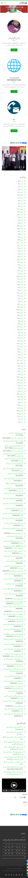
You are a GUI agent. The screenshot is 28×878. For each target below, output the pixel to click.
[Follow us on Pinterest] (11, 875)
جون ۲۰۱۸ (21, 299)
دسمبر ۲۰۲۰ (21, 215)
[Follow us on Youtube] (16, 875)
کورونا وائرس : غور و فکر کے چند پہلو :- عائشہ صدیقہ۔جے (13, 767)
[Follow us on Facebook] (21, 875)
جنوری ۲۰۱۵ (21, 414)
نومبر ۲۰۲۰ (21, 217)
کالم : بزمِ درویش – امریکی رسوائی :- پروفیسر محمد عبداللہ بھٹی (13, 479)
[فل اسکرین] (4, 790)
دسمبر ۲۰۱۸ (21, 282)
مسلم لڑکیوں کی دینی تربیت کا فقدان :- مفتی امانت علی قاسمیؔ (13, 645)
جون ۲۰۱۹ (21, 265)
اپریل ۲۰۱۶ (21, 371)
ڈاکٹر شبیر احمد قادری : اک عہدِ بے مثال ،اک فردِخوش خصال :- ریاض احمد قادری (13, 758)
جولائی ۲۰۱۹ (21, 262)
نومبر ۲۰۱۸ (21, 285)
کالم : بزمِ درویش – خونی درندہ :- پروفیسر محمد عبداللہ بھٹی (13, 606)
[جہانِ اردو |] (23, 2)
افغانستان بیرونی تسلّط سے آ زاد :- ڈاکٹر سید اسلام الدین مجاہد (13, 580)
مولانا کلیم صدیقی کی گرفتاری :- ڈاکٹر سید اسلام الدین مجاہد (13, 503)
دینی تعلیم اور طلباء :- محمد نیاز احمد (17, 611)
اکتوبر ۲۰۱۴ (21, 419)
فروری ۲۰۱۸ (20, 310)
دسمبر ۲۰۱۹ (21, 248)
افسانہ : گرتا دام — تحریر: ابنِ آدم (16, 438)
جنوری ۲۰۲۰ (21, 245)
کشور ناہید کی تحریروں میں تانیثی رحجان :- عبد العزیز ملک (13, 639)
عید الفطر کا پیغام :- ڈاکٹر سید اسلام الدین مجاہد (15, 727)
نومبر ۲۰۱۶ (21, 352)
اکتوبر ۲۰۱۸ (21, 287)
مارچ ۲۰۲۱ (21, 206)
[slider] (15, 790)
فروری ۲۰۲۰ (20, 243)
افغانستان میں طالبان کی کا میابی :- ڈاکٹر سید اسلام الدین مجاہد (13, 630)
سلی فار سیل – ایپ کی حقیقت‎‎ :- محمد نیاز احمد (15, 691)
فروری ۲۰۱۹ (20, 276)
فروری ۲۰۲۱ (20, 209)
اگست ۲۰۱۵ (21, 394)
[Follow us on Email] (6, 875)
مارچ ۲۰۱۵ (21, 408)
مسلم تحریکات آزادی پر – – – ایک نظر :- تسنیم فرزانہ (13, 659)
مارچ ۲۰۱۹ (21, 273)
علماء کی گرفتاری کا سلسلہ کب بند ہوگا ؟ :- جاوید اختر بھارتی (13, 498)
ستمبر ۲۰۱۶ (21, 358)
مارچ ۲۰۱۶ (21, 374)
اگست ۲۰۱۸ (21, 293)
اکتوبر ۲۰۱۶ (21, 355)
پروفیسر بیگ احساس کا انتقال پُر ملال (16, 571)
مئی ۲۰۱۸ (21, 301)
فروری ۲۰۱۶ (20, 377)
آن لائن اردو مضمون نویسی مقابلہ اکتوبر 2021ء (14, 483)
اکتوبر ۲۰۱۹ (21, 254)
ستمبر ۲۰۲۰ (21, 223)
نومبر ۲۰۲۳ (21, 184)
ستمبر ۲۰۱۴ (21, 422)
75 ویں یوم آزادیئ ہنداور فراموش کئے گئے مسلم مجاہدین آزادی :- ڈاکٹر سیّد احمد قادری (14, 655)
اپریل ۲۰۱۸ (21, 304)
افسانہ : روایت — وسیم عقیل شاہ (16, 451)
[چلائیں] (24, 790)
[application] (14, 785)
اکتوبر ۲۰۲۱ (21, 187)
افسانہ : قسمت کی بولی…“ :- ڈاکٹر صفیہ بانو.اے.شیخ (13, 762)
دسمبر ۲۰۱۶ (21, 349)
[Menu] (2, 3)
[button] (4, 158)
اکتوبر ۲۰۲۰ (21, 220)
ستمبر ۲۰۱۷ (21, 324)
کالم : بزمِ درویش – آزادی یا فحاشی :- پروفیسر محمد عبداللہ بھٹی (13, 590)
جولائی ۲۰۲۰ (21, 229)
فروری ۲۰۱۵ (20, 411)
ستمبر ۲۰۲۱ (21, 189)
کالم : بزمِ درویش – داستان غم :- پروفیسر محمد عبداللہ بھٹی (13, 701)
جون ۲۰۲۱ (21, 198)
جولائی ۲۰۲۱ (21, 195)
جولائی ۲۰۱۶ (21, 363)
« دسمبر (24, 859)
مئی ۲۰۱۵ (21, 402)
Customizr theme (22, 871)
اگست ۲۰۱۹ (21, 259)
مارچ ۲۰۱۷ (21, 341)
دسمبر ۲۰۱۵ (21, 383)
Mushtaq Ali (19, 729)
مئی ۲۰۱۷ (21, 335)
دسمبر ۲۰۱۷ (21, 315)
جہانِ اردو (17, 868)
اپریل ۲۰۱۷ (21, 338)
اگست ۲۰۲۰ (21, 226)
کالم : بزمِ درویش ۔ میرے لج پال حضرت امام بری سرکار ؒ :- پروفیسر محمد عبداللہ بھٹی (14, 687)
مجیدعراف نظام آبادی (11, 774)
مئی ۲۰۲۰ (21, 234)
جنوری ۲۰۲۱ (21, 212)
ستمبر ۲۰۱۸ (21, 290)
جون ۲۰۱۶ (21, 366)
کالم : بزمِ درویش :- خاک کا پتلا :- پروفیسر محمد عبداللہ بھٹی (13, 528)
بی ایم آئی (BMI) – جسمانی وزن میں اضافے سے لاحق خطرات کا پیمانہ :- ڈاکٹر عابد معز (13, 547)
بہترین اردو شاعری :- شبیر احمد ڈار (17, 533)
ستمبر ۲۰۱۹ (21, 257)
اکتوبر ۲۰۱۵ (21, 388)
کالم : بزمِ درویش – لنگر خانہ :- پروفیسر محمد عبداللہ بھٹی (13, 493)
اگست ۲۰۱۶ (21, 360)
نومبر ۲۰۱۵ (21, 386)
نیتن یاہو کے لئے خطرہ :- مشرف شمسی (16, 433)
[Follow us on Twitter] (19, 875)
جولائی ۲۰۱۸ (21, 296)
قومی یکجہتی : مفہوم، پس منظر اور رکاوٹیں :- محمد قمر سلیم (13, 594)
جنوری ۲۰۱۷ (21, 346)
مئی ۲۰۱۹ (21, 268)
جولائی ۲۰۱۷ (21, 329)
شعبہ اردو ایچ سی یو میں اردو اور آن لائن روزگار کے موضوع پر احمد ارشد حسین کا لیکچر (14, 447)
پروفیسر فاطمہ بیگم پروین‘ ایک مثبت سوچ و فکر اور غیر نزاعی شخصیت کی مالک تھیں (13, 602)
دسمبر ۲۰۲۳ (21, 181)
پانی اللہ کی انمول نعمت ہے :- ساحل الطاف (15, 473)
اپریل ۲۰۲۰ (21, 237)
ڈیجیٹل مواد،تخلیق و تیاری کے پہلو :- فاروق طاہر (14, 561)
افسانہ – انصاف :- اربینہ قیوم (18, 599)
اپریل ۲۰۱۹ (21, 271)
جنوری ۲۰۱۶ (21, 380)
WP (8, 871)
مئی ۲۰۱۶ (21, 369)
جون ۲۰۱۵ (21, 399)
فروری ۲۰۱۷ (20, 343)
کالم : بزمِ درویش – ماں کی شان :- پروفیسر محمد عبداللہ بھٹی (13, 575)
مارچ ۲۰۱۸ (21, 307)
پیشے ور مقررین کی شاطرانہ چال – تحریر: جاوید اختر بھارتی (13, 441)
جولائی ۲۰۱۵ (21, 397)
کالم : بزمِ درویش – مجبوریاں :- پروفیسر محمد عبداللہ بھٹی (13, 556)
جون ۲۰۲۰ (21, 231)
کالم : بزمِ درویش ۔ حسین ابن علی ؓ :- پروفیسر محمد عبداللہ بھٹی (13, 650)
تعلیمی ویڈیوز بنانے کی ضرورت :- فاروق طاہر (15, 536)
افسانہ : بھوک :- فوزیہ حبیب (18, 706)
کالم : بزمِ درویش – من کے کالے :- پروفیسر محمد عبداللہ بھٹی (13, 625)
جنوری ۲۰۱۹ (21, 279)
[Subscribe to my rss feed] (13, 875)
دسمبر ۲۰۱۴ (21, 416)
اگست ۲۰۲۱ (21, 192)
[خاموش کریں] (6, 790)
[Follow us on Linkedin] (8, 875)
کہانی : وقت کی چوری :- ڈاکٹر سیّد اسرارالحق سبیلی (14, 463)
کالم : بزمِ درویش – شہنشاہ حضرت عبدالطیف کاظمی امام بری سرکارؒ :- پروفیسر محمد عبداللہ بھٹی (13, 670)
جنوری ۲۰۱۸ (21, 313)
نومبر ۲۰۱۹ (21, 251)
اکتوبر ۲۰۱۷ (21, 321)
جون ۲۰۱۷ (21, 332)
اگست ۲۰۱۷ (21, 327)
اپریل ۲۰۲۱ (21, 203)
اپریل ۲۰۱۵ (21, 405)
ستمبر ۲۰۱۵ (21, 391)
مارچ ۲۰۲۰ (21, 240)
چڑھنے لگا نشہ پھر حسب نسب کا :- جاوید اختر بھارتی (14, 584)
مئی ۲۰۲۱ (21, 201)
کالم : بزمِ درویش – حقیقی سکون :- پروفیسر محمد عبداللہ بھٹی (13, 715)
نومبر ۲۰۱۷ (21, 318)
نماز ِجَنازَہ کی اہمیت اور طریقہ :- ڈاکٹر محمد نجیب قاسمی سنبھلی (13, 518)
